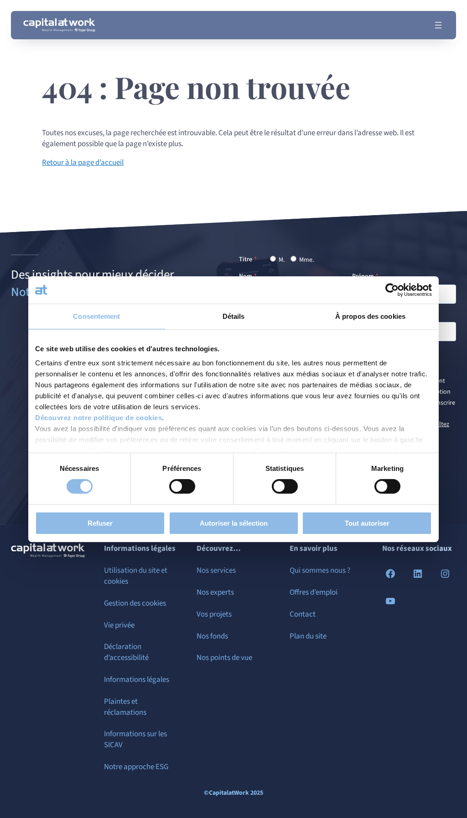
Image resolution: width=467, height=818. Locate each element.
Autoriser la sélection (234, 523)
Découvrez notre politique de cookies (98, 418)
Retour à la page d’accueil (83, 162)
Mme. (306, 259)
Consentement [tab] (96, 316)
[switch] (182, 486)
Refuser (100, 523)
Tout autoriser (367, 523)
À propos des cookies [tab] (370, 316)
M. (281, 259)
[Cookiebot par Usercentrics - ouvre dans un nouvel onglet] (392, 289)
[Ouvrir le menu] (438, 25)
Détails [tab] (234, 316)
